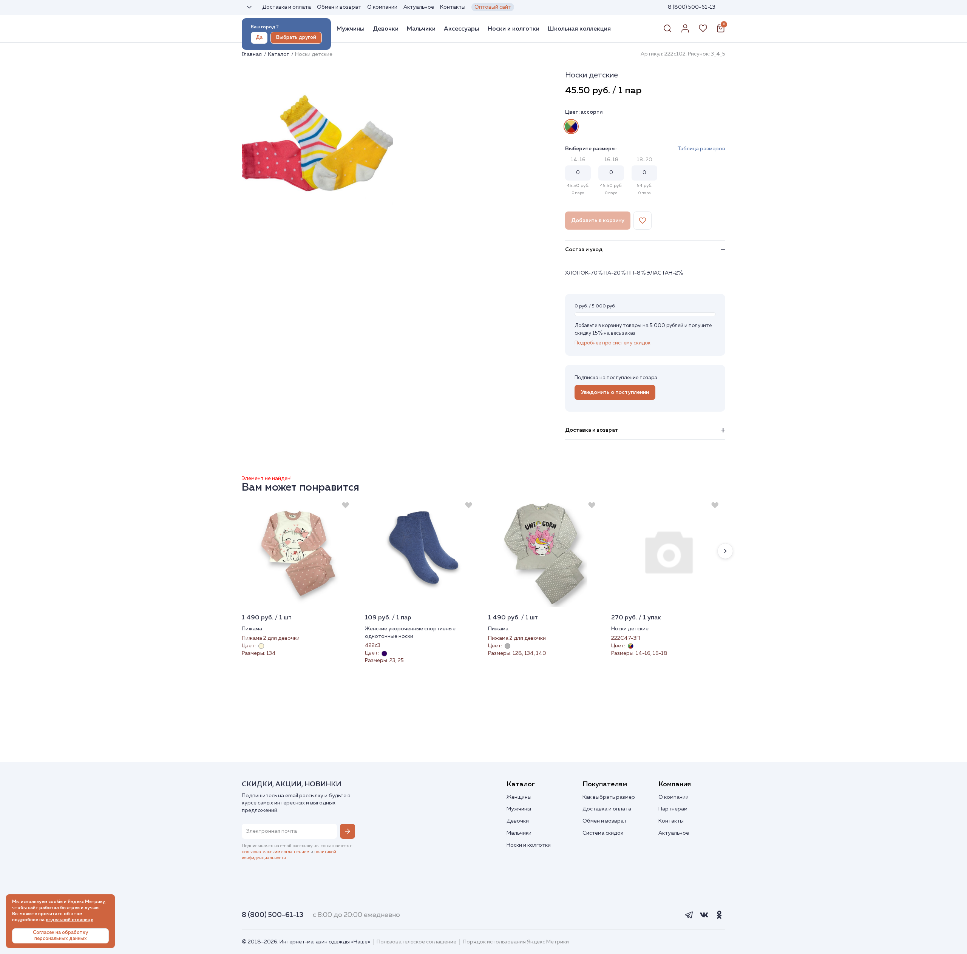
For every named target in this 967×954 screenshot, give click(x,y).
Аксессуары (461, 29)
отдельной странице (69, 920)
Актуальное (418, 7)
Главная (252, 54)
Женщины (519, 797)
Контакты (452, 7)
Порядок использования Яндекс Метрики (516, 942)
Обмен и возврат (339, 7)
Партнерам (672, 809)
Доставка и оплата (286, 7)
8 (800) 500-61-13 (691, 7)
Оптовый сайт (492, 7)
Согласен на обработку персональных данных (60, 935)
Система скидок (602, 833)
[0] (720, 31)
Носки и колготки (513, 29)
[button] (725, 551)
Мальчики (421, 29)
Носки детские (630, 628)
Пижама (252, 628)
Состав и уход (583, 249)
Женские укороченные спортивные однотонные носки (410, 632)
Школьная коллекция (579, 29)
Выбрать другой (296, 37)
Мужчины (351, 29)
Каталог (279, 54)
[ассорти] (571, 126)
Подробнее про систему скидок (612, 343)
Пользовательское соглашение (416, 942)
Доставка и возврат (591, 430)
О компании (382, 7)
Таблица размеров (701, 148)
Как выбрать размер (608, 797)
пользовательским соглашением (275, 852)
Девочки (386, 29)
